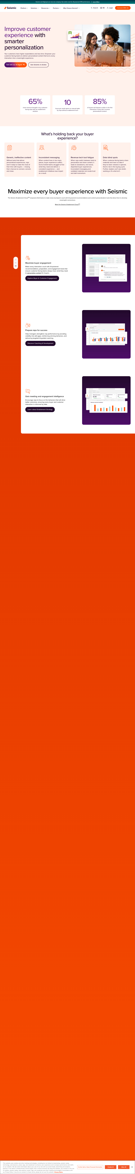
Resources (45, 8)
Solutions (34, 8)
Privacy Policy (58, 1172)
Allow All (123, 1167)
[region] (67, 1167)
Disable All (111, 1167)
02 (16, 263)
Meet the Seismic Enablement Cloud (67, 204)
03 (16, 266)
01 (15, 260)
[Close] (132, 1167)
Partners (56, 8)
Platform (23, 8)
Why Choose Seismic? (70, 8)
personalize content (34, 273)
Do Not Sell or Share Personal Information (90, 1167)
